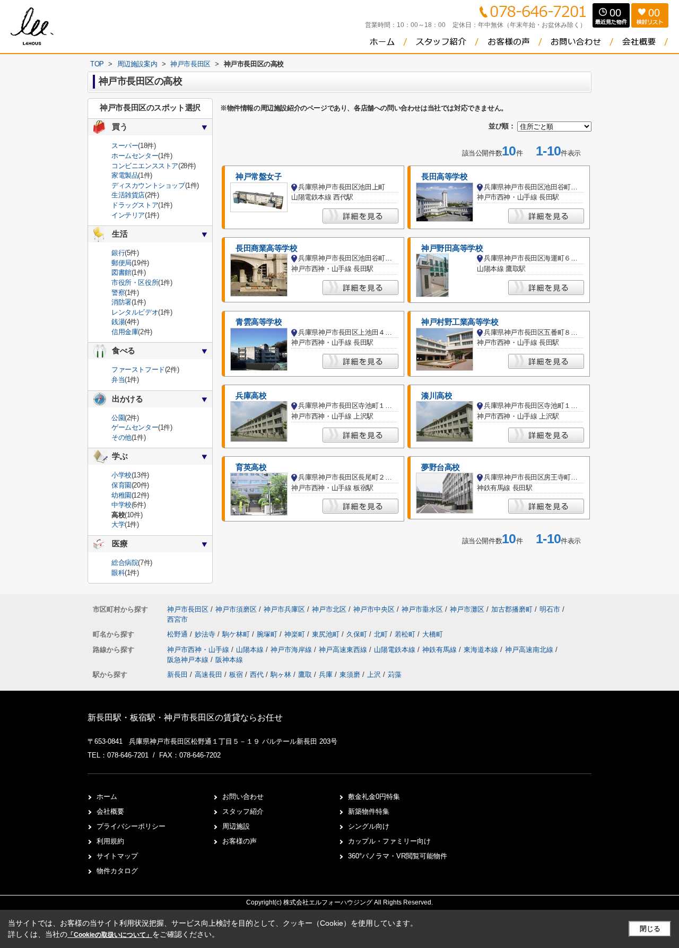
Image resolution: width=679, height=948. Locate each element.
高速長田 (208, 675)
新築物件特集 (368, 811)
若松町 (406, 634)
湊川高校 (436, 396)
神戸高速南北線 (530, 650)
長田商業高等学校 (267, 248)
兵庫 (326, 675)
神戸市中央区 (374, 609)
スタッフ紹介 (243, 811)
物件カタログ (117, 871)
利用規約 (110, 841)
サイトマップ (117, 856)
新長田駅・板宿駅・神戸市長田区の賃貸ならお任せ (185, 717)
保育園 (121, 485)
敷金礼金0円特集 (374, 797)
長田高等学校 (444, 176)
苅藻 (395, 675)
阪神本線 (229, 660)
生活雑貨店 (128, 195)
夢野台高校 (440, 467)
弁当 (118, 380)
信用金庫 (124, 332)
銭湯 (118, 322)
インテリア (128, 215)
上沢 (374, 675)
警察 (118, 293)
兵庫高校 (251, 396)
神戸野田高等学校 (452, 248)
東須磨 (350, 675)
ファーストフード (138, 369)
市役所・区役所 (134, 282)
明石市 (549, 609)
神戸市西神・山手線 (199, 650)
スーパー (124, 146)
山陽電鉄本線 (395, 650)
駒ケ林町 (237, 634)
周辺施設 (236, 826)
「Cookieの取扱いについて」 (109, 934)
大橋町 (432, 634)
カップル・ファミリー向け (389, 841)
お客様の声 (239, 841)
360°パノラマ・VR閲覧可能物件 (397, 856)
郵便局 (121, 263)
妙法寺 (206, 634)
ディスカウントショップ (148, 185)
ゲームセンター (134, 427)
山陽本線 (251, 650)
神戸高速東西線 (344, 650)
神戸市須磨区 (236, 609)
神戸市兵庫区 (284, 609)
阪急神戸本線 (189, 660)
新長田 (177, 675)
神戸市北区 (329, 609)
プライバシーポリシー (131, 826)
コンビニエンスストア (144, 166)
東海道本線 (482, 650)
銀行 (118, 253)
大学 (118, 524)
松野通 (178, 634)
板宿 (236, 675)
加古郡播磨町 (512, 609)
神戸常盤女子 (259, 176)
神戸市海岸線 (292, 650)
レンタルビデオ (134, 312)
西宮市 (177, 619)
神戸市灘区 (467, 609)
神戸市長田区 (187, 609)
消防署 (121, 302)
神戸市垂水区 (422, 609)
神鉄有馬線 (440, 650)
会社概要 (110, 811)
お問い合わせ (243, 797)
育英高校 (251, 467)
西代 (257, 675)
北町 (382, 634)
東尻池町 (327, 634)
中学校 (121, 505)
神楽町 (295, 634)
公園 (118, 418)
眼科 (118, 573)
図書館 (121, 272)
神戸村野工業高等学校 (460, 322)
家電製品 (124, 175)
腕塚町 (268, 634)
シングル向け (368, 826)
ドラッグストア (134, 205)
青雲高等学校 (259, 322)
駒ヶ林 (281, 675)
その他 (121, 437)
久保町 (357, 634)
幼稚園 (121, 495)
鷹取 (305, 675)
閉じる (650, 929)
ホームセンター (134, 156)
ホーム (107, 797)
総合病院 (124, 563)
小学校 (121, 475)
